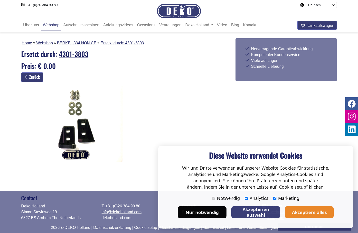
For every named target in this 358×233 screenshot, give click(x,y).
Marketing (288, 198)
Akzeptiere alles (309, 212)
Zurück (34, 77)
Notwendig (228, 198)
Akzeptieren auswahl (256, 212)
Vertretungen (170, 25)
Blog (235, 25)
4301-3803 (134, 43)
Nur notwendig (202, 212)
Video (222, 25)
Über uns (31, 25)
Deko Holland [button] (197, 25)
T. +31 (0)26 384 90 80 (121, 206)
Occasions (146, 25)
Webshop (51, 25)
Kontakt (249, 25)
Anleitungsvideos (118, 25)
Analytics (259, 198)
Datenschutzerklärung (112, 227)
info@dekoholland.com (121, 212)
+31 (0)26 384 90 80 (42, 5)
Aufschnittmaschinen (81, 25)
